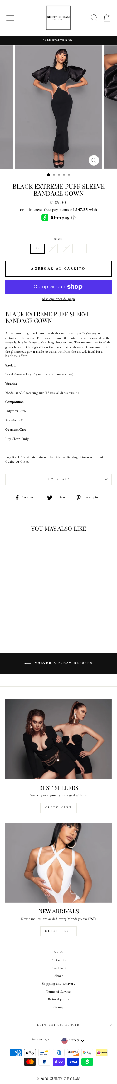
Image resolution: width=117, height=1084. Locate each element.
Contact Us (59, 960)
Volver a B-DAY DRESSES (63, 663)
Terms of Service (58, 992)
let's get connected (58, 1025)
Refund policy (58, 1000)
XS (37, 248)
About (58, 976)
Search (59, 953)
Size (58, 239)
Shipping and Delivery (58, 984)
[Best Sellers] (58, 739)
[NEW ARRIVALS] (58, 863)
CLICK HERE (58, 807)
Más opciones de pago (58, 299)
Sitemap (59, 1007)
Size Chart (59, 479)
